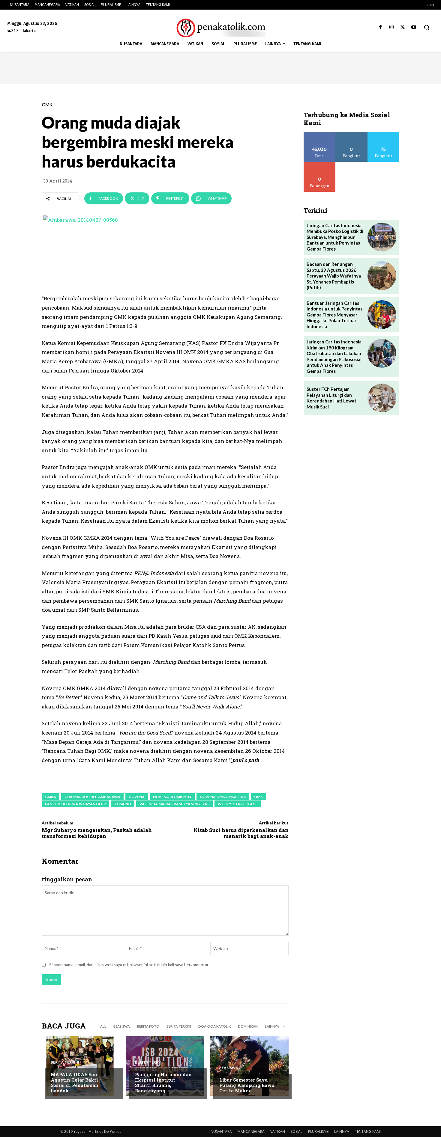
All (103, 1026)
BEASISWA (121, 1026)
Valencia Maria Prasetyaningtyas (174, 804)
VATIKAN (277, 1131)
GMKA (50, 796)
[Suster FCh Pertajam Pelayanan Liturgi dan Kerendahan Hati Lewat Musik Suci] (382, 398)
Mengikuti (351, 134)
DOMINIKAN (248, 1026)
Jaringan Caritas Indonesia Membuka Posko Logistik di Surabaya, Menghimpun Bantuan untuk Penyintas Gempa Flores (335, 237)
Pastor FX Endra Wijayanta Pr (75, 804)
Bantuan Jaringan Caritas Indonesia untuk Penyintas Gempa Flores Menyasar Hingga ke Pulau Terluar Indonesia (334, 314)
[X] (403, 27)
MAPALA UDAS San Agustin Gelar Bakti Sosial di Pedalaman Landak (74, 1082)
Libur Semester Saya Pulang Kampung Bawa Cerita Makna (246, 1085)
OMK (47, 104)
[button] (426, 27)
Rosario (122, 804)
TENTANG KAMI (368, 1131)
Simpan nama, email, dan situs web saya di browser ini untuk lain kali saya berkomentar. (129, 964)
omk (258, 796)
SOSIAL (296, 1131)
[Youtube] (414, 27)
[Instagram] (391, 27)
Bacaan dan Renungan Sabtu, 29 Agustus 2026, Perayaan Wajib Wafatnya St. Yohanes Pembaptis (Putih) (334, 275)
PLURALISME (318, 1131)
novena (137, 796)
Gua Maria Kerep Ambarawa (92, 796)
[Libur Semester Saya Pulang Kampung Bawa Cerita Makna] (249, 1066)
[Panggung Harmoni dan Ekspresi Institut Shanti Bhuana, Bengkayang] (165, 1066)
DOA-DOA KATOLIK (214, 1026)
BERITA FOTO (148, 1026)
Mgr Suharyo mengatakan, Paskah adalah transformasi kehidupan (97, 833)
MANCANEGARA (251, 1131)
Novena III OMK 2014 (172, 796)
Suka (319, 134)
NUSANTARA (221, 1131)
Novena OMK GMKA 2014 (223, 796)
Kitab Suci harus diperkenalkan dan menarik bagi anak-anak (241, 833)
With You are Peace (237, 804)
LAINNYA (341, 1131)
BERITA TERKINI (178, 1026)
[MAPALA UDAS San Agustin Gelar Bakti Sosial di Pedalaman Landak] (81, 1066)
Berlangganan (319, 164)
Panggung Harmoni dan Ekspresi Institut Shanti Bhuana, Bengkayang (163, 1082)
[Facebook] (380, 27)
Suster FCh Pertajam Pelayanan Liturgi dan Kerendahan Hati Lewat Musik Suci (331, 397)
